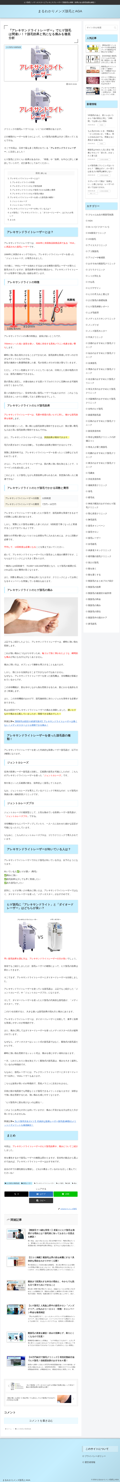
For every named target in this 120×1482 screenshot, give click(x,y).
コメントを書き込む (41, 1420)
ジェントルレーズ (19, 201)
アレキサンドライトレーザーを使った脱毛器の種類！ (32, 197)
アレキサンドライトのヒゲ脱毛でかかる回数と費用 (33, 190)
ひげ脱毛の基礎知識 (13, 1183)
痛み (75, 1183)
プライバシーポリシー (95, 1456)
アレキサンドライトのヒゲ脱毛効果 (27, 186)
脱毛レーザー (27, 1183)
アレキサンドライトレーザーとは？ (25, 178)
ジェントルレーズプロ (21, 205)
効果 (68, 1183)
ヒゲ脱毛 (61, 1183)
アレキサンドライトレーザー (45, 1183)
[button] (41, 1200)
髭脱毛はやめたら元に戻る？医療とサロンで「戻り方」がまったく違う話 (101, 153)
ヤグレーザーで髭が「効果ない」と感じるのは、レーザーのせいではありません (101, 184)
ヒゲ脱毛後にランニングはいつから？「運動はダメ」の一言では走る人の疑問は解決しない (101, 168)
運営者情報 (90, 1462)
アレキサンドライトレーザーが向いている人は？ (30, 209)
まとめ (12, 220)
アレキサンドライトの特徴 (23, 182)
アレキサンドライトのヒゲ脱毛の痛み (28, 194)
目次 (38, 173)
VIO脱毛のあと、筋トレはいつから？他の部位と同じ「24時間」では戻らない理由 (100, 118)
